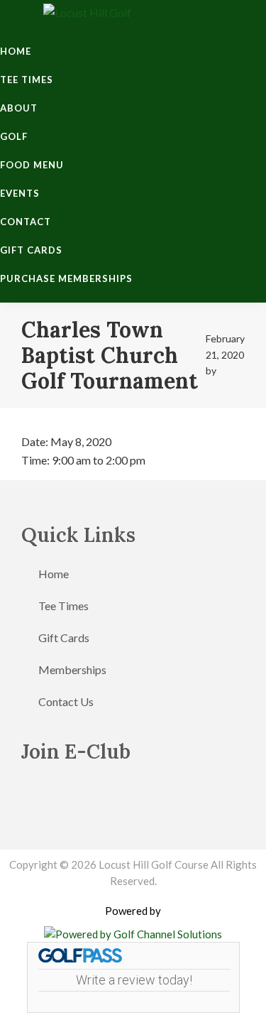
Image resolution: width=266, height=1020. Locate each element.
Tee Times (63, 605)
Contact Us (66, 701)
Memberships (72, 669)
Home (53, 573)
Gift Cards (63, 637)
